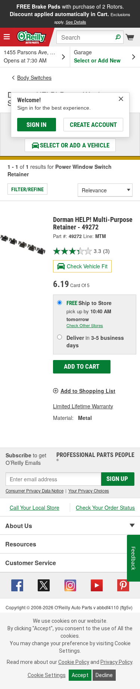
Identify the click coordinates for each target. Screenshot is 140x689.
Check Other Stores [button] (84, 325)
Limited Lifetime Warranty (83, 406)
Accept (80, 675)
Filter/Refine (27, 189)
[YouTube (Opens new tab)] (97, 584)
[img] (121, 99)
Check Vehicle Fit (87, 266)
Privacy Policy (116, 662)
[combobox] (90, 37)
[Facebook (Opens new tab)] (17, 584)
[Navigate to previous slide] (2, 13)
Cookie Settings (47, 675)
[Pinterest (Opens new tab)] (123, 584)
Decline (104, 675)
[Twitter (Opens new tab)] (44, 584)
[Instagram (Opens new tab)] (70, 584)
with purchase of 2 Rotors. (70, 14)
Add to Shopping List (87, 390)
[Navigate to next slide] (138, 13)
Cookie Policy (73, 662)
